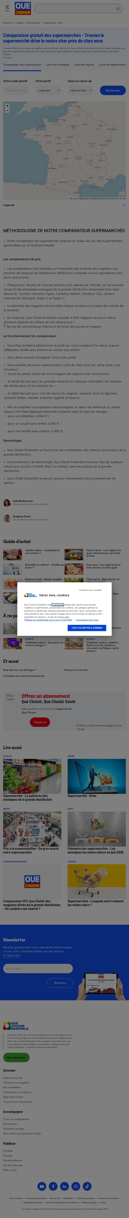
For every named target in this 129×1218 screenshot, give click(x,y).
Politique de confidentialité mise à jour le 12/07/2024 (48, 620)
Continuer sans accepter (90, 590)
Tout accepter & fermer (87, 628)
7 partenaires (58, 605)
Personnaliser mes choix (87, 620)
